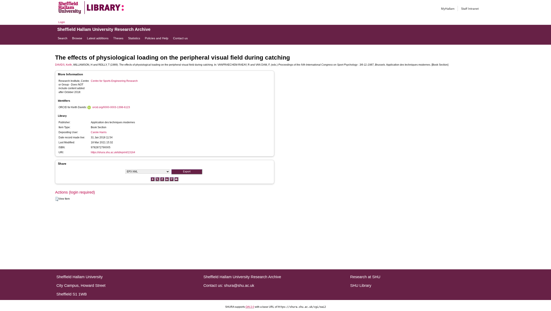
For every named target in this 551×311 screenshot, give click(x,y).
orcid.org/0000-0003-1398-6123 (111, 107)
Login (61, 22)
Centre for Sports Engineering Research (114, 80)
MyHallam (448, 8)
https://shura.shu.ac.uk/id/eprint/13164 (113, 152)
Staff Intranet (470, 8)
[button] (56, 199)
